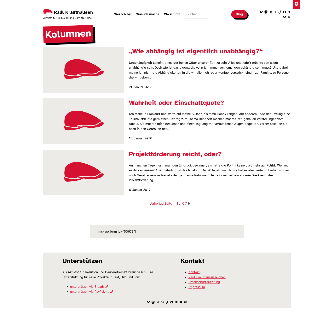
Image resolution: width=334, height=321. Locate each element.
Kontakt (194, 272)
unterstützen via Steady (87, 287)
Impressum (196, 287)
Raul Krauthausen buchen (207, 277)
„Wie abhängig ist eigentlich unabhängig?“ (196, 51)
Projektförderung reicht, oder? (175, 154)
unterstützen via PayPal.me (89, 292)
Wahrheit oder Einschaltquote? (176, 103)
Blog (239, 14)
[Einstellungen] (296, 4)
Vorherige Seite (158, 203)
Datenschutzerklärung (204, 282)
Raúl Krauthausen (73, 12)
